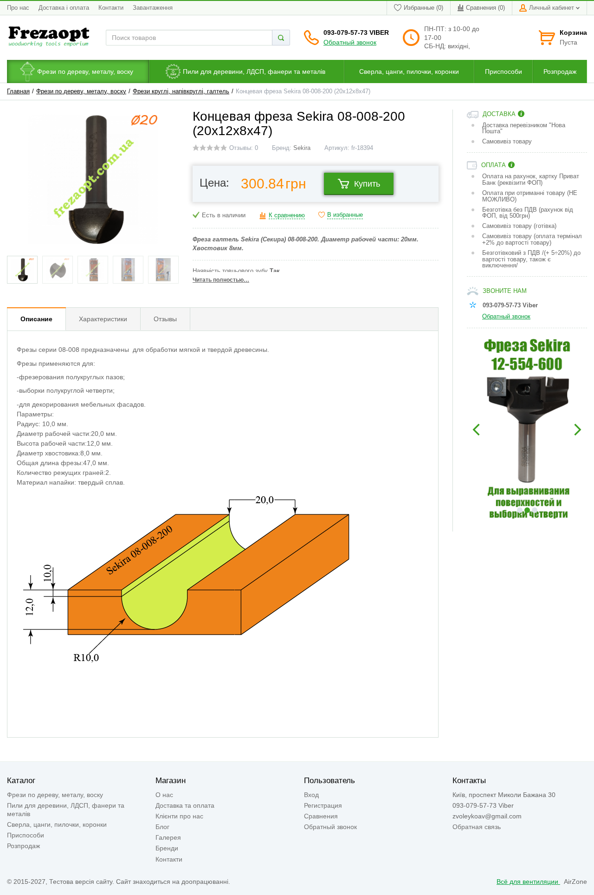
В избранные (345, 215)
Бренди (166, 848)
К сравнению (287, 215)
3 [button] (534, 510)
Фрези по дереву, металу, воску (81, 91)
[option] (527, 429)
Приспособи (25, 835)
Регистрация (323, 805)
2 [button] (527, 510)
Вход (311, 794)
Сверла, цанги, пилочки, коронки (57, 824)
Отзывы (165, 319)
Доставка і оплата (64, 8)
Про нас (18, 8)
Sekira (301, 148)
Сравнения (321, 816)
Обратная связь (476, 826)
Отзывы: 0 (243, 148)
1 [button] (520, 510)
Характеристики (103, 319)
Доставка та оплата (184, 805)
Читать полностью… (221, 280)
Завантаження (153, 8)
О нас (164, 794)
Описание (36, 319)
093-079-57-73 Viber (356, 32)
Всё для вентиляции (528, 881)
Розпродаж (23, 846)
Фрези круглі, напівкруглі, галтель (181, 91)
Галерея (168, 837)
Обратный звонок (349, 42)
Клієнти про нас (179, 816)
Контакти (110, 8)
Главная (18, 91)
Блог (162, 826)
